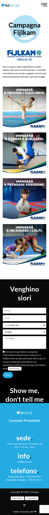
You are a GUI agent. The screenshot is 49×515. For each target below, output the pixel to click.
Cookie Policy (31, 498)
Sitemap (34, 492)
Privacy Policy (14, 369)
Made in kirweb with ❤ (24, 511)
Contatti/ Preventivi (24, 420)
